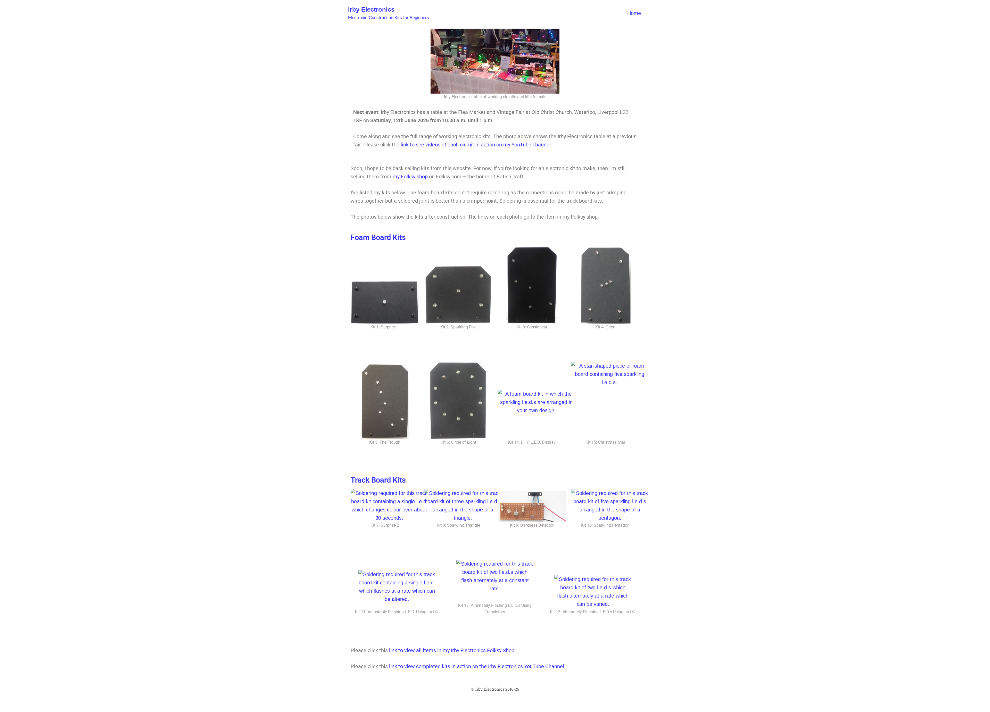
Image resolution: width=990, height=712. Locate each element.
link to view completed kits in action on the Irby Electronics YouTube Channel (476, 666)
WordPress (405, 705)
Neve (354, 705)
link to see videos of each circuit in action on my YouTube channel (476, 145)
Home (634, 13)
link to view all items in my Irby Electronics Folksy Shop (451, 650)
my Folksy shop (410, 176)
